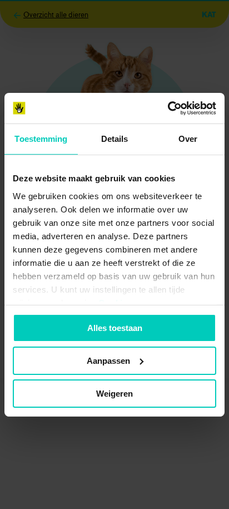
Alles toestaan (114, 328)
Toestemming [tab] (40, 139)
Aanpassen (108, 360)
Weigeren (114, 393)
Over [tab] (187, 139)
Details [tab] (114, 139)
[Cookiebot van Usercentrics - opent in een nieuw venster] (167, 108)
